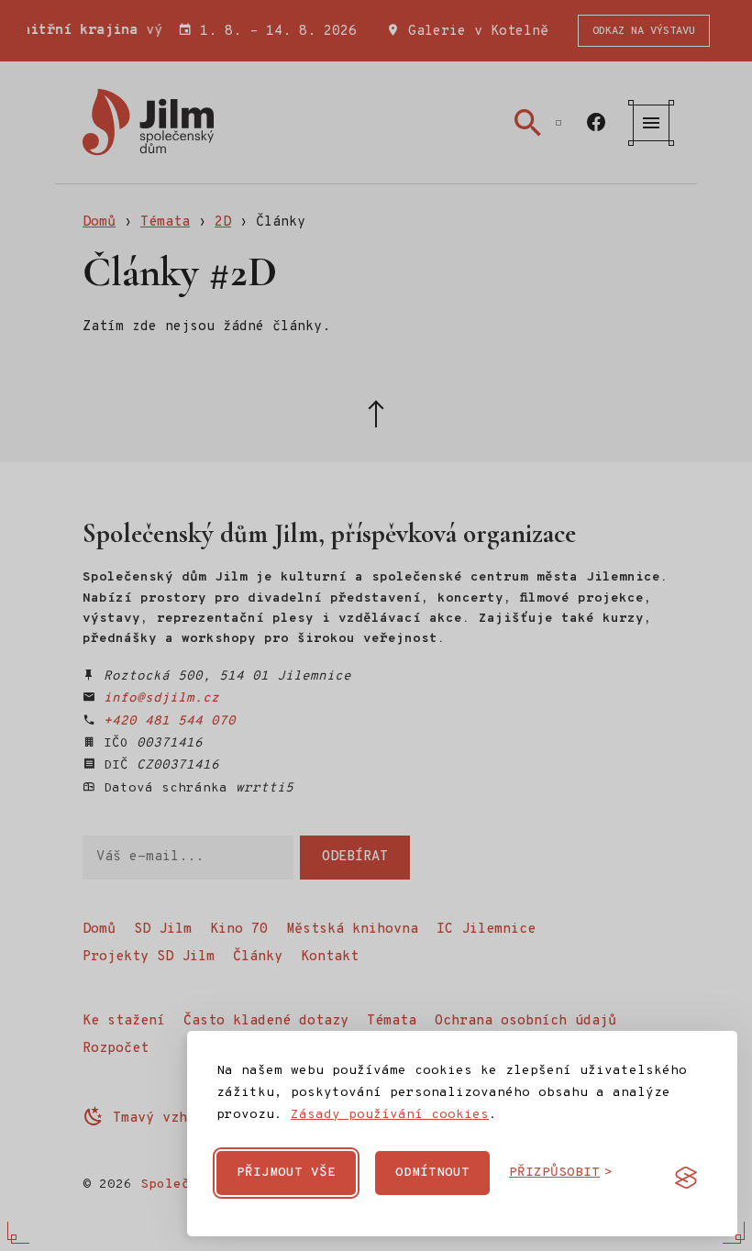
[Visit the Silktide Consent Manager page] (686, 1178)
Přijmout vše (286, 1172)
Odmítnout (432, 1172)
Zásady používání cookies (390, 1115)
